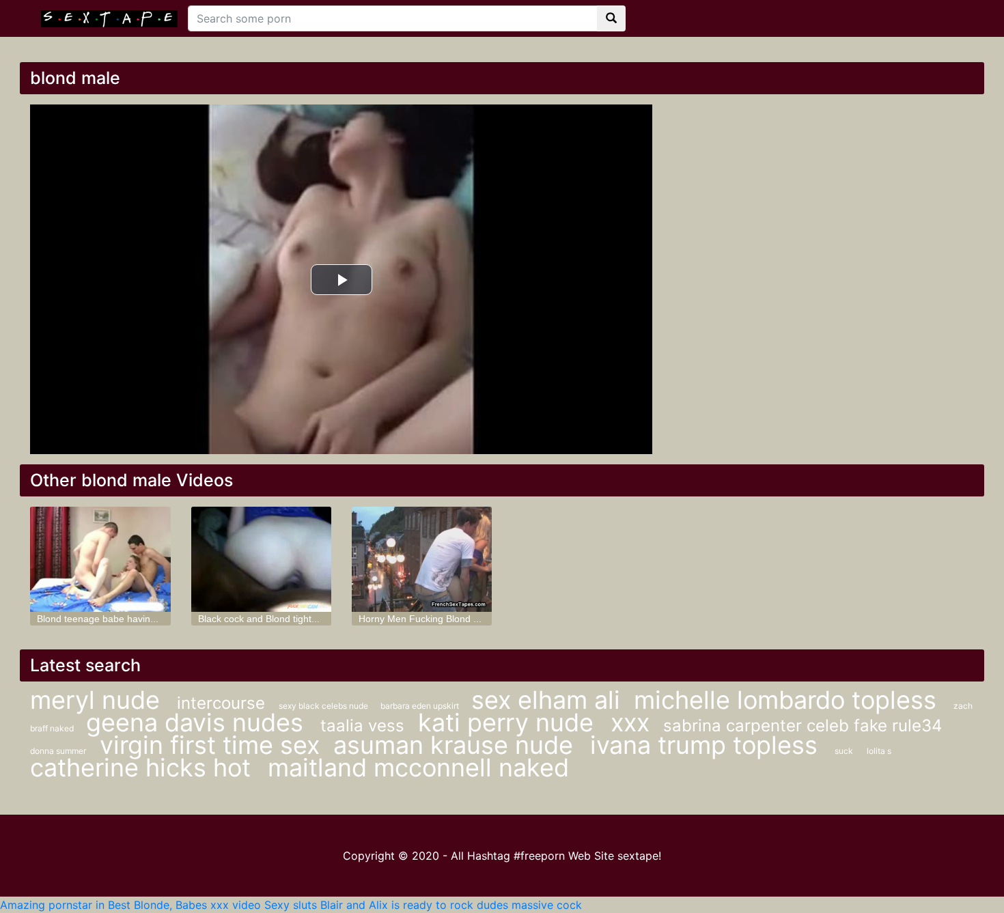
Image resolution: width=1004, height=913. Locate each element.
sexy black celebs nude (324, 706)
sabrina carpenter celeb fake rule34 (802, 725)
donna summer (58, 751)
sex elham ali (545, 700)
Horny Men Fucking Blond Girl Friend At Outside (462, 618)
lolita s (879, 751)
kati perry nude (509, 722)
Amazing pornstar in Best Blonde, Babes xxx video (130, 905)
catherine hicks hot (143, 768)
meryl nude (98, 700)
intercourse (221, 703)
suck (844, 751)
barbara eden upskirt (420, 706)
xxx (630, 722)
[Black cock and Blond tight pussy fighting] (261, 559)
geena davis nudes (198, 722)
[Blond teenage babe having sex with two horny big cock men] (100, 559)
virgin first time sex (210, 745)
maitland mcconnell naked (418, 768)
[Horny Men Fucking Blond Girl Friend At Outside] (422, 559)
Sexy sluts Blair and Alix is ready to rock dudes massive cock (423, 905)
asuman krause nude (456, 745)
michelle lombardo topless (788, 700)
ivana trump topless (707, 745)
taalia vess (362, 725)
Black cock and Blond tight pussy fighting (286, 618)
